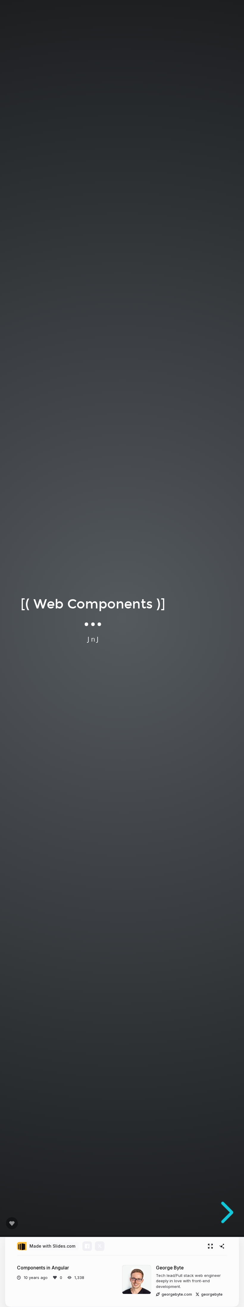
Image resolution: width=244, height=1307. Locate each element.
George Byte (170, 1268)
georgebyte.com (177, 1294)
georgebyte (212, 1294)
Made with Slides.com (52, 1246)
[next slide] (225, 1212)
